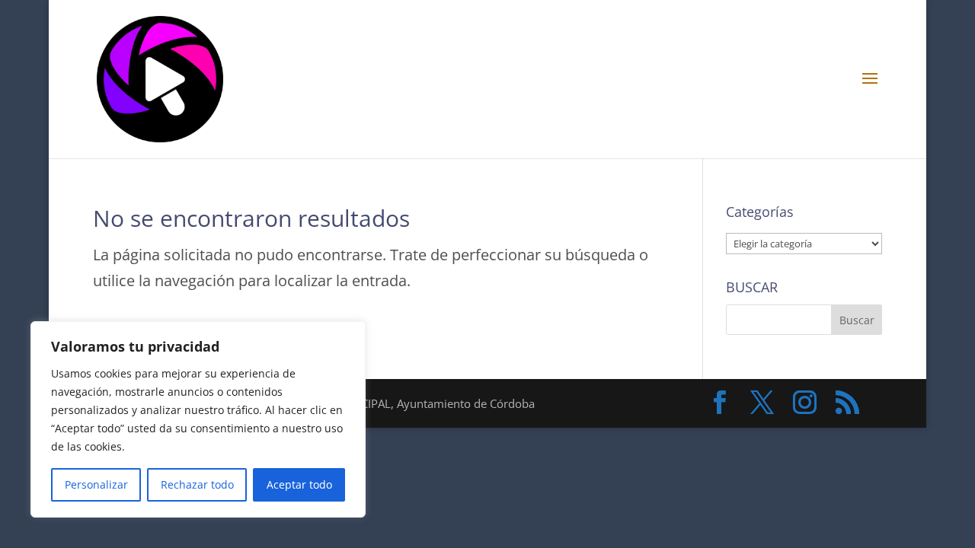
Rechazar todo (197, 484)
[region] (198, 419)
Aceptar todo (299, 484)
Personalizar (96, 484)
